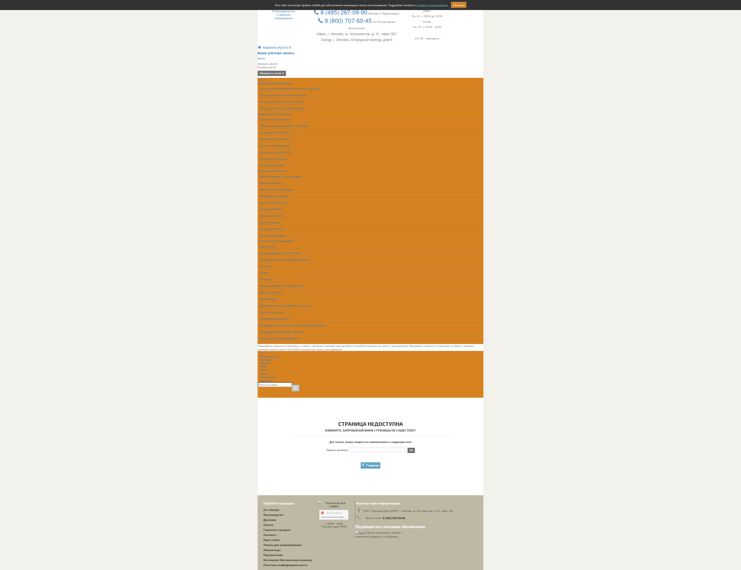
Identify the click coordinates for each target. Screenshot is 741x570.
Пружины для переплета (275, 119)
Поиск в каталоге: (337, 450)
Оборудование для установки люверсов (285, 259)
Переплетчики (273, 555)
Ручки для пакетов (271, 229)
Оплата (268, 525)
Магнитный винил (271, 183)
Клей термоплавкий (272, 165)
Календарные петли (272, 215)
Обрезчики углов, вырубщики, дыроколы (285, 305)
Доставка (269, 520)
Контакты (266, 380)
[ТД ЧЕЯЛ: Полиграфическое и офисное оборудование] (284, 14)
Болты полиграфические (275, 145)
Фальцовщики (268, 299)
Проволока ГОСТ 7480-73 (276, 132)
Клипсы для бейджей (273, 235)
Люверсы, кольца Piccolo (275, 152)
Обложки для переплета (275, 139)
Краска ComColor (270, 209)
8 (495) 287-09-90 (344, 12)
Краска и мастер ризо (273, 202)
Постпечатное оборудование (276, 241)
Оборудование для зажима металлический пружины (293, 325)
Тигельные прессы (271, 312)
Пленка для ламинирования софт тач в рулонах (290, 88)
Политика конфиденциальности (285, 565)
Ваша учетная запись (276, 52)
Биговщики (266, 279)
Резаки (264, 272)
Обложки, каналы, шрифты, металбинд (284, 126)
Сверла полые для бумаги (276, 189)
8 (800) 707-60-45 (348, 20)
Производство (273, 514)
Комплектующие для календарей (281, 176)
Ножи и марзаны (270, 222)
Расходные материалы (272, 171)
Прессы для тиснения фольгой (279, 338)
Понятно (458, 5)
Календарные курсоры (274, 196)
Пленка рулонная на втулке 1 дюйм (282, 102)
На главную (271, 509)
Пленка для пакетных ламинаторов (282, 108)
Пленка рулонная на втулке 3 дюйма (283, 95)
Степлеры (266, 266)
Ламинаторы (268, 246)
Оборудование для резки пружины (281, 332)
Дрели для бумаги (271, 292)
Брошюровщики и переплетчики (280, 253)
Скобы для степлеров (273, 159)
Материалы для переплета (275, 114)
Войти (261, 58)
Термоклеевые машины (275, 318)
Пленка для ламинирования (275, 83)
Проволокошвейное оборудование (281, 286)
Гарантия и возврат (276, 530)
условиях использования (432, 5)
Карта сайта (271, 540)
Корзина (277, 47)
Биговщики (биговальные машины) (287, 560)
